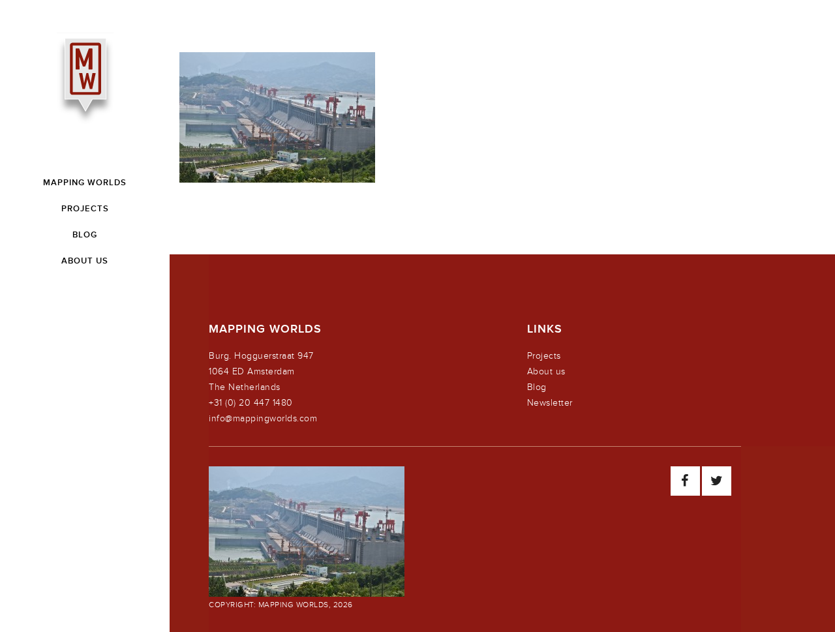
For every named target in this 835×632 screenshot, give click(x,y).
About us (546, 371)
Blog (537, 387)
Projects (544, 355)
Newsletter (550, 402)
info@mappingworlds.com (263, 418)
